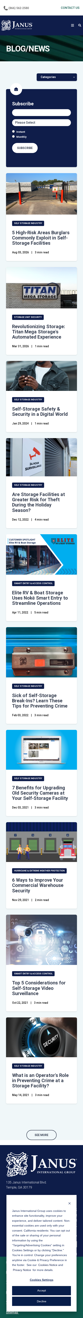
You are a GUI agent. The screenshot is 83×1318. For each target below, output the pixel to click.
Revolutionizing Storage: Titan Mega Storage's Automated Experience (38, 332)
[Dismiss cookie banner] (69, 1203)
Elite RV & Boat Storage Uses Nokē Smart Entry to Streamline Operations (40, 598)
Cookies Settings (41, 1279)
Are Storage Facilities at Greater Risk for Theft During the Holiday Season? (38, 502)
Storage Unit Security (28, 317)
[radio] (41, 131)
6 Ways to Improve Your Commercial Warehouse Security (37, 885)
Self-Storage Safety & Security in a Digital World (40, 411)
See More (41, 1135)
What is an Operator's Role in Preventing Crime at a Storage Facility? (40, 1080)
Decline (41, 1301)
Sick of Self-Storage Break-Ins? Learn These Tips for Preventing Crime (39, 701)
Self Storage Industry (28, 223)
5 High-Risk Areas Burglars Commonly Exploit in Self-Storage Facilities (41, 238)
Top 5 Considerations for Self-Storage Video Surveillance (39, 988)
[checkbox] (41, 134)
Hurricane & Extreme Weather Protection (39, 870)
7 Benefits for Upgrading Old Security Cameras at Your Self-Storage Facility (40, 793)
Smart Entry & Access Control (33, 583)
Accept (41, 1290)
